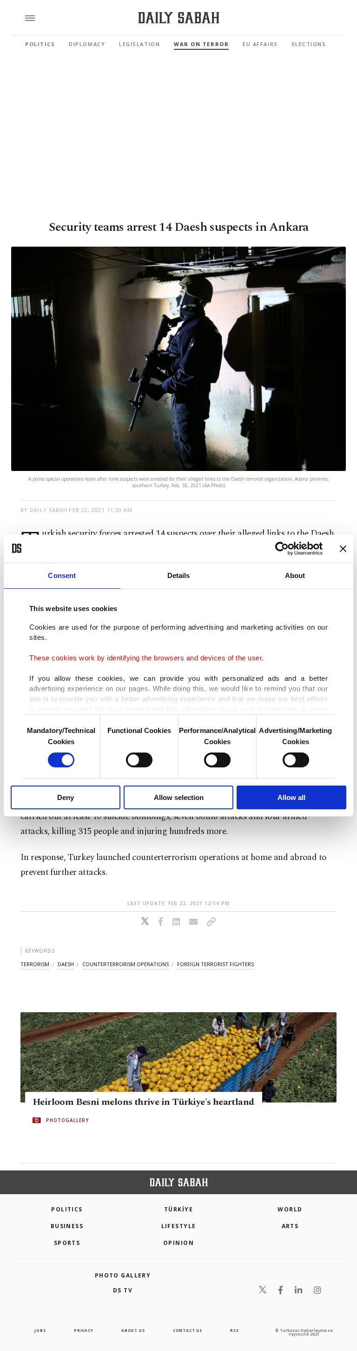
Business (67, 1226)
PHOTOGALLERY (67, 1120)
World (290, 1209)
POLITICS (67, 1209)
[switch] (139, 760)
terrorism (34, 964)
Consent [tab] (62, 575)
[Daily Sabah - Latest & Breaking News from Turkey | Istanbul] (178, 18)
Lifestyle (178, 1226)
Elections (309, 44)
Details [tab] (178, 575)
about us (133, 1330)
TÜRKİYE (178, 1209)
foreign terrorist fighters (215, 964)
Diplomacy (87, 44)
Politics (40, 44)
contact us (187, 1330)
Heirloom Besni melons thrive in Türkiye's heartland (143, 1102)
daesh (66, 964)
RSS (234, 1330)
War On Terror (201, 44)
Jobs (40, 1330)
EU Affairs (260, 44)
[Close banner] (343, 548)
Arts (290, 1226)
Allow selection (179, 797)
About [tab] (295, 575)
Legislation (139, 44)
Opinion (178, 1243)
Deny (65, 797)
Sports (67, 1243)
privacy (83, 1330)
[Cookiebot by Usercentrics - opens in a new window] (282, 548)
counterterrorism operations (125, 964)
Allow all (291, 797)
